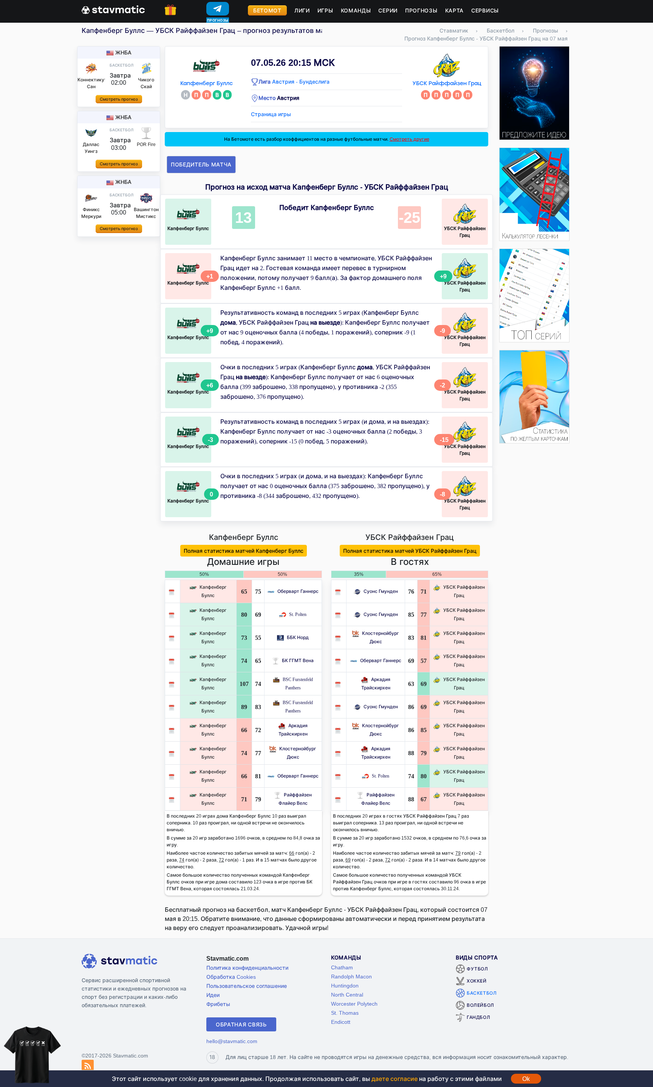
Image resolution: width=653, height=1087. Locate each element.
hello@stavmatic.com (231, 1041)
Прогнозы (421, 10)
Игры (325, 10)
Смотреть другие (409, 139)
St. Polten (297, 614)
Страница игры (271, 114)
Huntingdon (345, 985)
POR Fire (146, 144)
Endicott (340, 1022)
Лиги (302, 10)
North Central (347, 994)
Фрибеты (218, 1004)
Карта (454, 10)
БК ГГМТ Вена (298, 660)
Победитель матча (201, 164)
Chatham (342, 967)
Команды (356, 10)
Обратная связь (241, 1024)
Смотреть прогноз (119, 99)
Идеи (213, 995)
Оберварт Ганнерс (298, 591)
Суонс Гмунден (381, 591)
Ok (526, 1078)
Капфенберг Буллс (206, 83)
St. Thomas (345, 1012)
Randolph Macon (351, 976)
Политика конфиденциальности (247, 967)
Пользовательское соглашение (246, 986)
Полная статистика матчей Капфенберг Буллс (243, 550)
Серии (388, 10)
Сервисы (485, 10)
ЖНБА (123, 52)
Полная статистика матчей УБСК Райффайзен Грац (410, 550)
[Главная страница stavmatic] (113, 9)
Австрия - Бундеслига (301, 81)
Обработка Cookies (231, 976)
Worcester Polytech (354, 1003)
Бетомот (267, 10)
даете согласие (394, 1078)
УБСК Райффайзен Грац (446, 83)
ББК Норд (298, 637)
